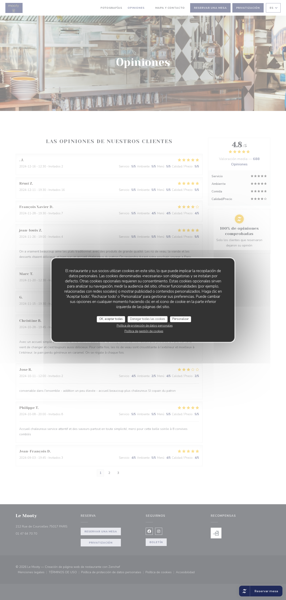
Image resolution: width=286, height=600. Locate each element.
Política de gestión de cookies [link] (143, 331)
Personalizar (180, 319)
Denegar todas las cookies (147, 319)
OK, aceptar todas (111, 319)
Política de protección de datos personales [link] (145, 326)
